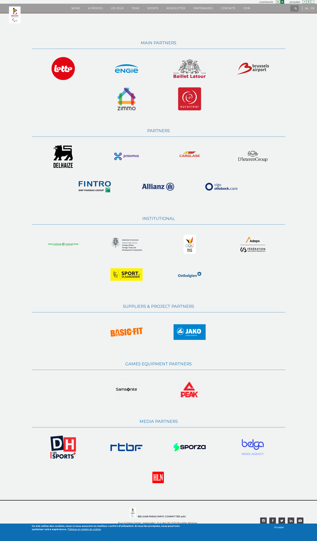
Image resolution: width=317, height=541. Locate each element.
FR (312, 8)
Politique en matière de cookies (84, 529)
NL (307, 8)
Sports (152, 8)
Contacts (228, 8)
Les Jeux (117, 8)
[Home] (14, 15)
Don (246, 8)
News (75, 8)
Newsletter (175, 8)
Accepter (279, 527)
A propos (95, 8)
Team (135, 8)
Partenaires (203, 8)
